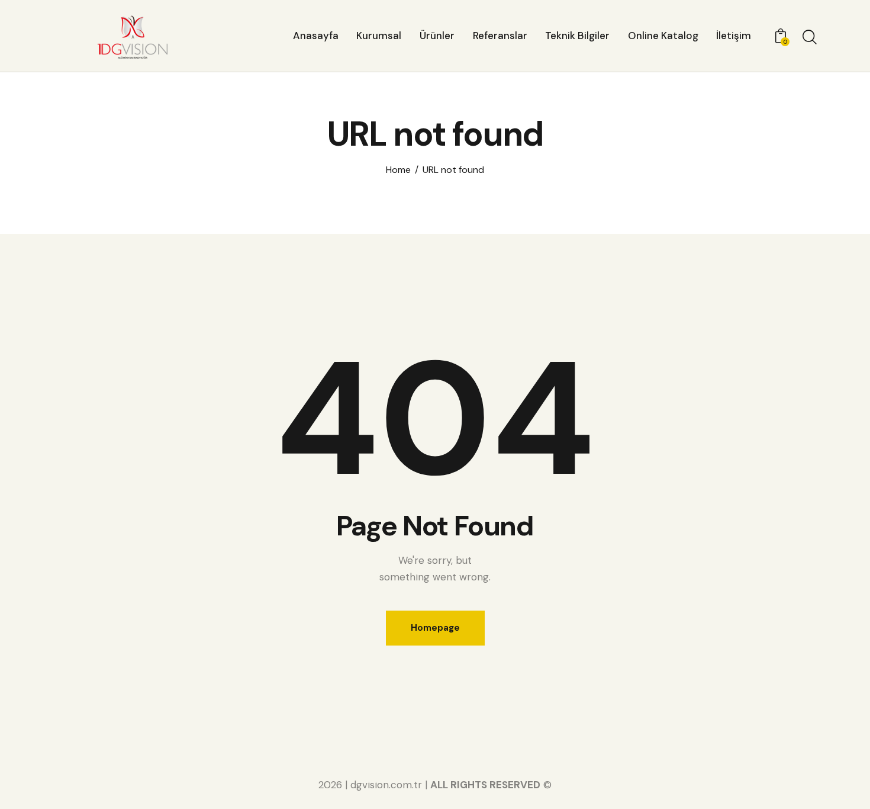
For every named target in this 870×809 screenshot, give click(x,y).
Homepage (435, 628)
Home (398, 170)
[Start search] (809, 37)
